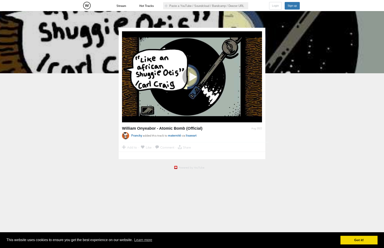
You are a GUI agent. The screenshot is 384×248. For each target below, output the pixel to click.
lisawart (191, 135)
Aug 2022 (256, 128)
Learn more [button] (143, 240)
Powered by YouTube (191, 167)
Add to (132, 147)
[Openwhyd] (87, 5)
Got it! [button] (359, 240)
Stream (121, 6)
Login (275, 5)
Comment (167, 147)
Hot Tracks (146, 6)
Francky (136, 135)
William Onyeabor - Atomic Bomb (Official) (162, 128)
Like (149, 147)
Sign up (292, 5)
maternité (174, 135)
